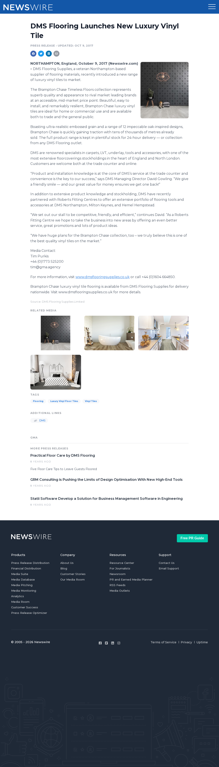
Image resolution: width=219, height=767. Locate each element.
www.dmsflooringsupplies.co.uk (102, 277)
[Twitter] (106, 643)
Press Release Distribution (30, 563)
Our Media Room (72, 579)
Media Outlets (120, 590)
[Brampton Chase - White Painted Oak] (165, 90)
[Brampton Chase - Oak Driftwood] (55, 372)
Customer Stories (73, 574)
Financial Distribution (26, 568)
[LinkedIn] (112, 643)
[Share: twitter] (41, 53)
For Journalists (120, 568)
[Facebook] (100, 643)
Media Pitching (22, 585)
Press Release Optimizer (29, 612)
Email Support (169, 568)
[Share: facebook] (33, 53)
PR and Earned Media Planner (131, 579)
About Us (67, 563)
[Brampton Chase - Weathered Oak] (109, 332)
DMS (42, 420)
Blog (63, 568)
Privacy (186, 642)
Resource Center (122, 563)
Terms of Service (163, 642)
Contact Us (167, 563)
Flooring (38, 401)
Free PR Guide (192, 538)
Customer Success (24, 607)
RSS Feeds (118, 585)
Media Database (23, 579)
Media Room (20, 601)
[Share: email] (56, 53)
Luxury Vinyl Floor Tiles (64, 401)
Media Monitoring (23, 590)
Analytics (17, 596)
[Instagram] (118, 643)
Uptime (202, 642)
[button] (212, 7)
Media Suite (19, 574)
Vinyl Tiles (91, 401)
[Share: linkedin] (49, 53)
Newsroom (118, 574)
